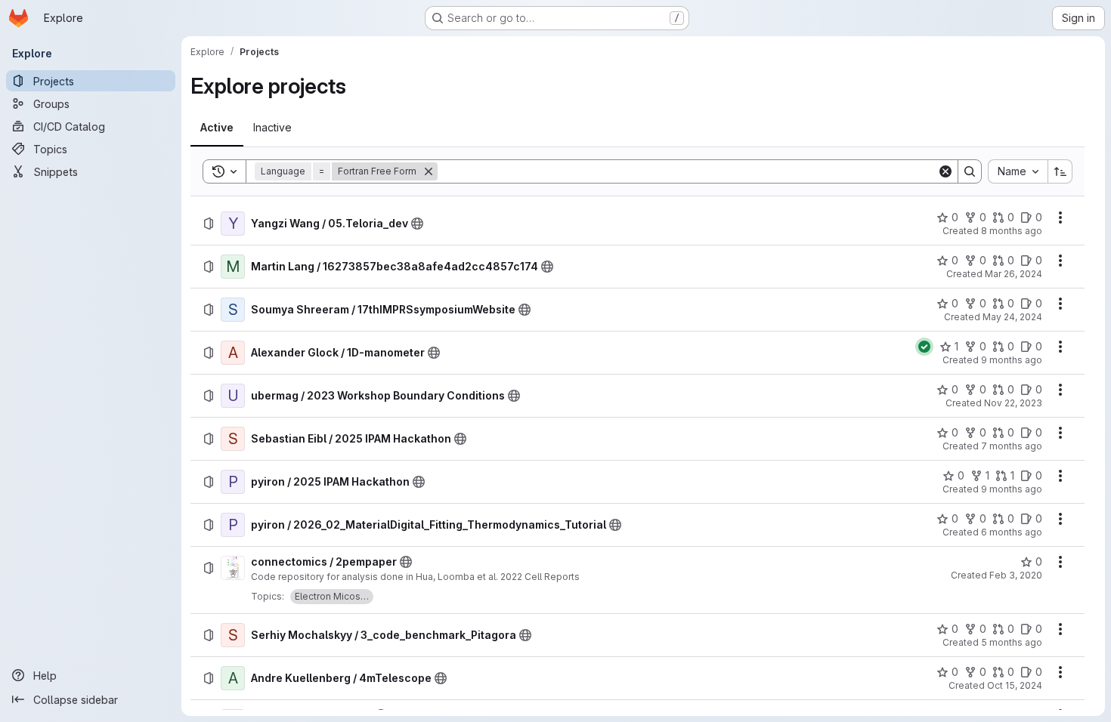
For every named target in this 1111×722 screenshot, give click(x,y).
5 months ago (1011, 642)
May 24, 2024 (1012, 316)
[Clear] (945, 171)
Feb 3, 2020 (1015, 575)
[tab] (216, 128)
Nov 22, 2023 (1013, 403)
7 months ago (1011, 446)
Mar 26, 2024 (1013, 273)
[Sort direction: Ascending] (1060, 171)
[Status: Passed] (924, 347)
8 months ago (1011, 230)
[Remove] (428, 171)
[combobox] (1018, 171)
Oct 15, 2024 (1014, 685)
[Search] (970, 171)
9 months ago (1011, 360)
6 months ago (1011, 532)
